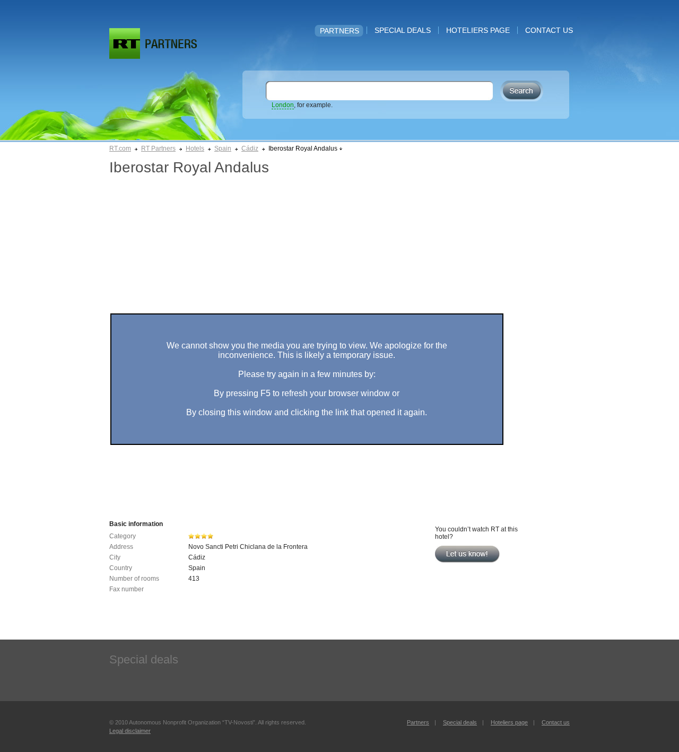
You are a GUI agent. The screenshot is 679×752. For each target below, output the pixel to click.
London (283, 105)
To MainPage (171, 43)
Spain (222, 148)
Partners (339, 31)
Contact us (549, 30)
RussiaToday (124, 43)
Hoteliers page (478, 30)
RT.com (120, 148)
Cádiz (249, 148)
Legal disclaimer (130, 731)
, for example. (302, 105)
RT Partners (158, 148)
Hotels (195, 148)
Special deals (403, 30)
